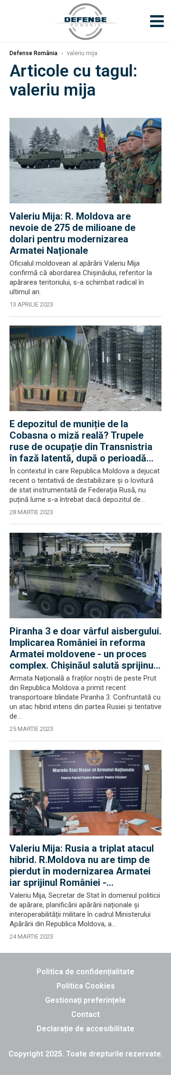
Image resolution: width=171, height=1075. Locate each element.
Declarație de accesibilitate (85, 1028)
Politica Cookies (86, 985)
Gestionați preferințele (85, 1000)
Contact (85, 1014)
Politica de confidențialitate (85, 971)
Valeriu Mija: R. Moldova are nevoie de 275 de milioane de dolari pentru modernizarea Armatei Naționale (72, 233)
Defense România (33, 53)
